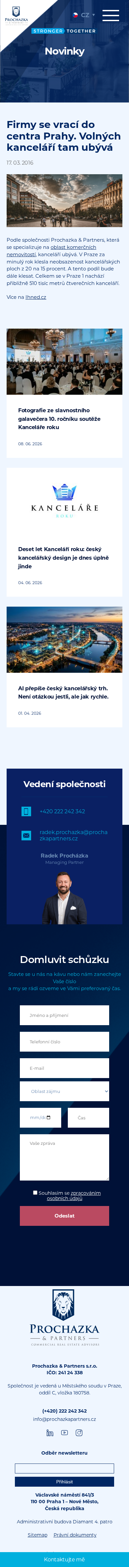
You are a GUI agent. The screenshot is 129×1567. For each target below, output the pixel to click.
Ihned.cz (35, 297)
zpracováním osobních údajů (74, 1195)
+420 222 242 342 (62, 811)
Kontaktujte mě (64, 1559)
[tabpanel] (64, 51)
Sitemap (37, 1535)
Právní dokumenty (75, 1535)
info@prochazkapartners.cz (64, 1419)
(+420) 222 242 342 (64, 1411)
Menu (112, 19)
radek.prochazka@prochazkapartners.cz (74, 835)
